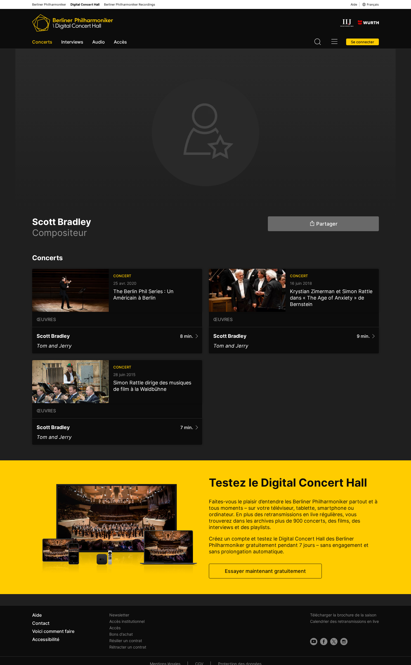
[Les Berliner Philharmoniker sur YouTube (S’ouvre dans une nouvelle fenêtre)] (313, 641)
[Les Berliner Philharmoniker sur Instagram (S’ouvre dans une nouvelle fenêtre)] (344, 641)
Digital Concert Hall (85, 4)
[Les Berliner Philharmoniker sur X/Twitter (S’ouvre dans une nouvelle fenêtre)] (333, 641)
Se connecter (362, 42)
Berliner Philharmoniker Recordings (129, 4)
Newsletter (119, 615)
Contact (40, 623)
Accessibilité (45, 639)
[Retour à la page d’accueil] (72, 23)
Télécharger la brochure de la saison (343, 615)
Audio (98, 42)
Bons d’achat (121, 634)
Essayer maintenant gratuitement (265, 571)
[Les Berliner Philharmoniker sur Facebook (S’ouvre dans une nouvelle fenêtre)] (323, 641)
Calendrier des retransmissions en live (344, 621)
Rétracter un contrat (127, 647)
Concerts (42, 42)
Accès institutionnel (127, 621)
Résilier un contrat (125, 640)
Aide (354, 4)
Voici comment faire (53, 631)
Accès (120, 42)
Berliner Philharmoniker (49, 4)
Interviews (72, 42)
